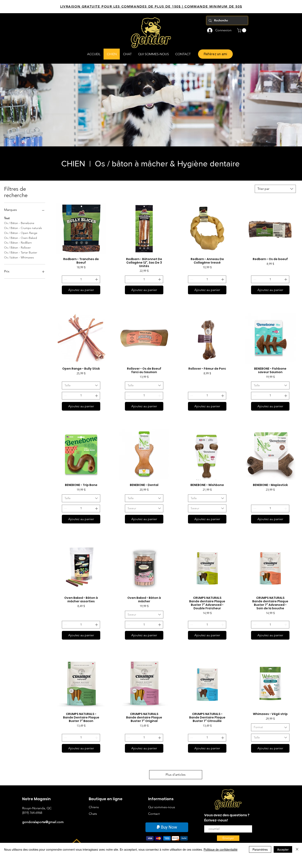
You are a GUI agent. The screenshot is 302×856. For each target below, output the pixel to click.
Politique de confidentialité (220, 849)
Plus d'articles (176, 775)
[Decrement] (65, 279)
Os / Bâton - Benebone (19, 223)
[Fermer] (297, 849)
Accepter (283, 849)
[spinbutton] (81, 279)
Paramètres (260, 849)
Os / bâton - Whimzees (19, 257)
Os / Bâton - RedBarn (18, 242)
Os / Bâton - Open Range (20, 233)
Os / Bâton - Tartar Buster (20, 252)
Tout (7, 218)
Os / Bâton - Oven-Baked (20, 238)
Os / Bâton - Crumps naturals (23, 228)
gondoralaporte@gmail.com (43, 822)
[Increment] (96, 279)
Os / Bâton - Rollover (17, 247)
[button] (242, 30)
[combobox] (275, 189)
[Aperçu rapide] (81, 228)
